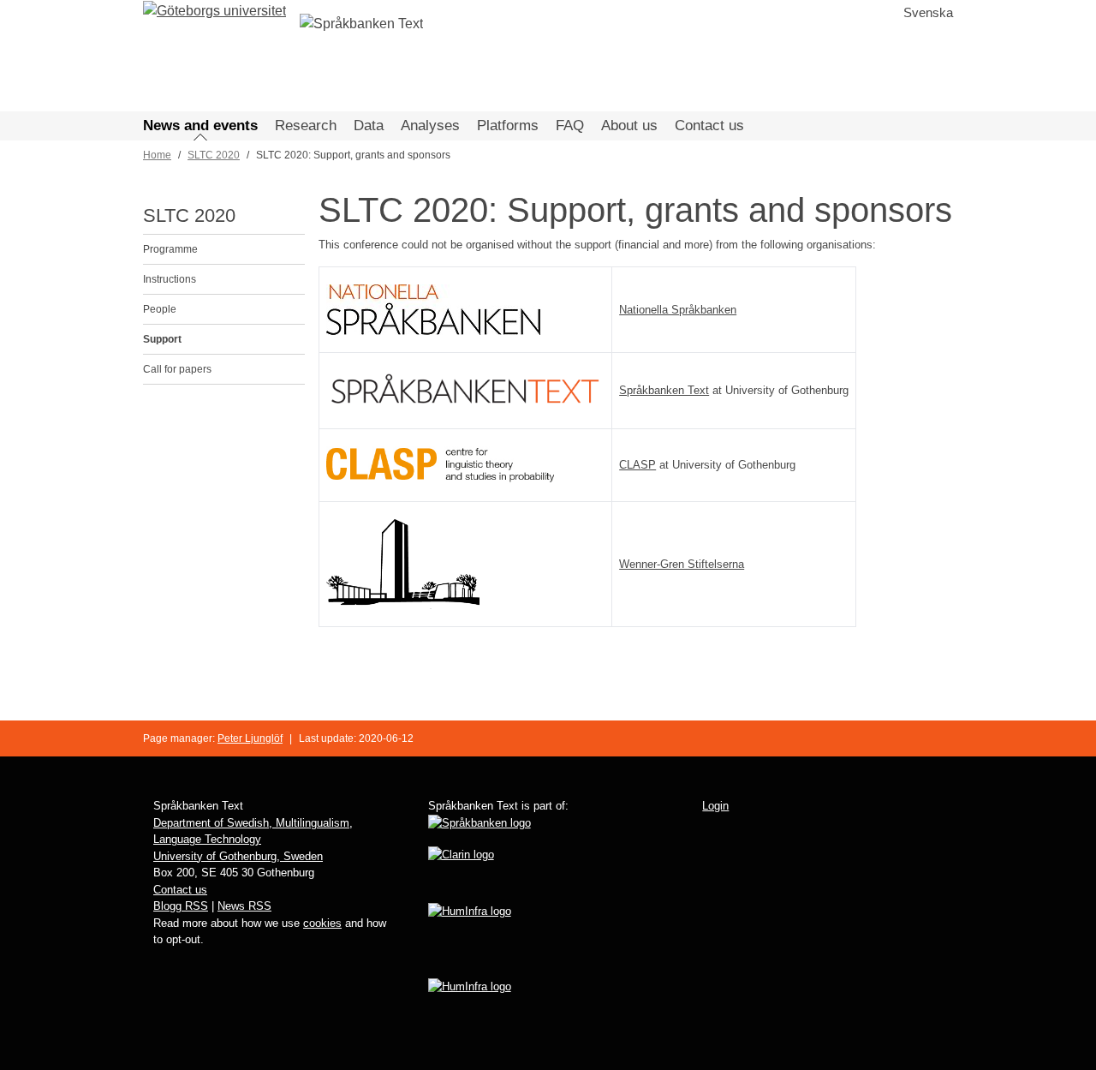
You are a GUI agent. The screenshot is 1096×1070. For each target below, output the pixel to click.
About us (629, 125)
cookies (322, 923)
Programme (170, 249)
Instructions (169, 279)
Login (715, 805)
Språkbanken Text (664, 390)
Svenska (928, 12)
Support (162, 339)
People (159, 309)
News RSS (244, 906)
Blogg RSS (180, 906)
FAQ (570, 125)
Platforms (508, 125)
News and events (200, 125)
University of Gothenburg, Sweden (238, 856)
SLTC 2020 (214, 155)
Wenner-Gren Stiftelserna (681, 564)
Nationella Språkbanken (677, 309)
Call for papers (177, 369)
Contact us (709, 125)
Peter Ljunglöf (250, 738)
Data (369, 125)
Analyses (430, 125)
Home (157, 155)
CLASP (637, 464)
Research (306, 125)
